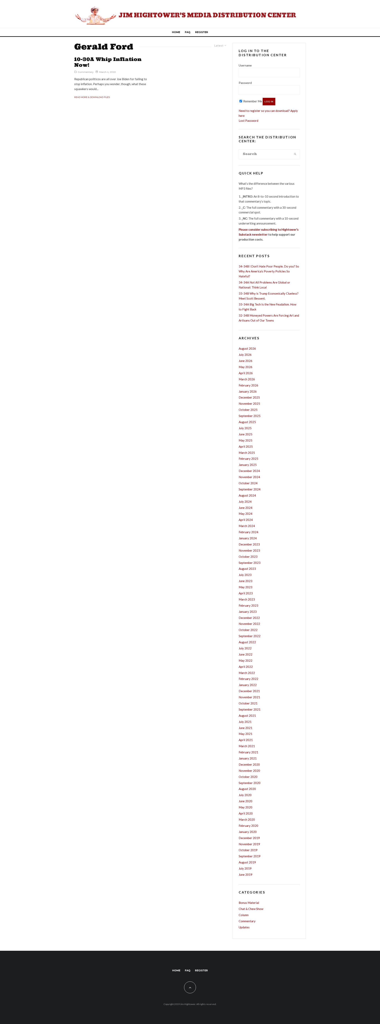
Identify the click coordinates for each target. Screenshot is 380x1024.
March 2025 (247, 452)
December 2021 (249, 691)
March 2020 (247, 819)
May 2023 (245, 587)
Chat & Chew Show (251, 909)
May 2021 (245, 734)
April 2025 (246, 446)
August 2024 (247, 495)
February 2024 (248, 532)
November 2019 (249, 844)
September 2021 (249, 709)
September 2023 (249, 562)
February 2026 (248, 385)
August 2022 (247, 642)
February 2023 (248, 605)
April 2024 (246, 520)
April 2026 (246, 373)
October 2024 (248, 483)
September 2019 (249, 856)
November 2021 (249, 697)
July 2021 (245, 721)
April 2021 (246, 740)
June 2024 (245, 507)
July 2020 (245, 795)
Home (176, 32)
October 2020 (248, 776)
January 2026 (248, 391)
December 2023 (249, 544)
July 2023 (245, 575)
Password (245, 83)
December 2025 (249, 397)
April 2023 (246, 593)
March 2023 (247, 599)
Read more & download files (92, 97)
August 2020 (247, 789)
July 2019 (245, 868)
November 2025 (249, 403)
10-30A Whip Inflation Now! (108, 62)
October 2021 (248, 703)
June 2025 (245, 434)
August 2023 (247, 568)
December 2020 (249, 764)
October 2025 (248, 409)
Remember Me (252, 101)
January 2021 (248, 758)
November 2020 (249, 770)
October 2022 (248, 630)
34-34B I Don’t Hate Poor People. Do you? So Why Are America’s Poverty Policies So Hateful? (269, 271)
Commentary (86, 71)
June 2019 (245, 874)
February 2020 (248, 825)
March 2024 (247, 526)
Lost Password (248, 120)
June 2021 (245, 728)
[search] (295, 154)
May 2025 (245, 440)
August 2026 (247, 348)
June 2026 (245, 361)
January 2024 (248, 538)
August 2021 (247, 715)
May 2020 (245, 807)
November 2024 (249, 477)
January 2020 (248, 832)
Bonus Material (249, 902)
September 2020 (249, 783)
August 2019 (247, 862)
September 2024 (249, 489)
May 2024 (245, 513)
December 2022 (249, 618)
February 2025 (248, 458)
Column (244, 915)
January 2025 (248, 464)
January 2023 (248, 611)
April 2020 (246, 813)
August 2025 (247, 422)
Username (245, 65)
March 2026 (247, 379)
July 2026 (245, 354)
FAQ (187, 32)
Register (201, 32)
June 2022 (245, 654)
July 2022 (245, 648)
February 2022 (248, 678)
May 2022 (245, 660)
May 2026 (245, 367)
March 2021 (247, 746)
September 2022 (249, 636)
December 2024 (249, 471)
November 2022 (249, 623)
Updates (244, 927)
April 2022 (246, 666)
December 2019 (249, 838)
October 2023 (248, 556)
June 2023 (245, 581)
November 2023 (249, 550)
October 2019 (248, 850)
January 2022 (248, 685)
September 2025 (249, 416)
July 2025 (245, 428)
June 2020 (245, 801)
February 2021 (248, 752)
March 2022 (247, 673)
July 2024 (245, 501)
